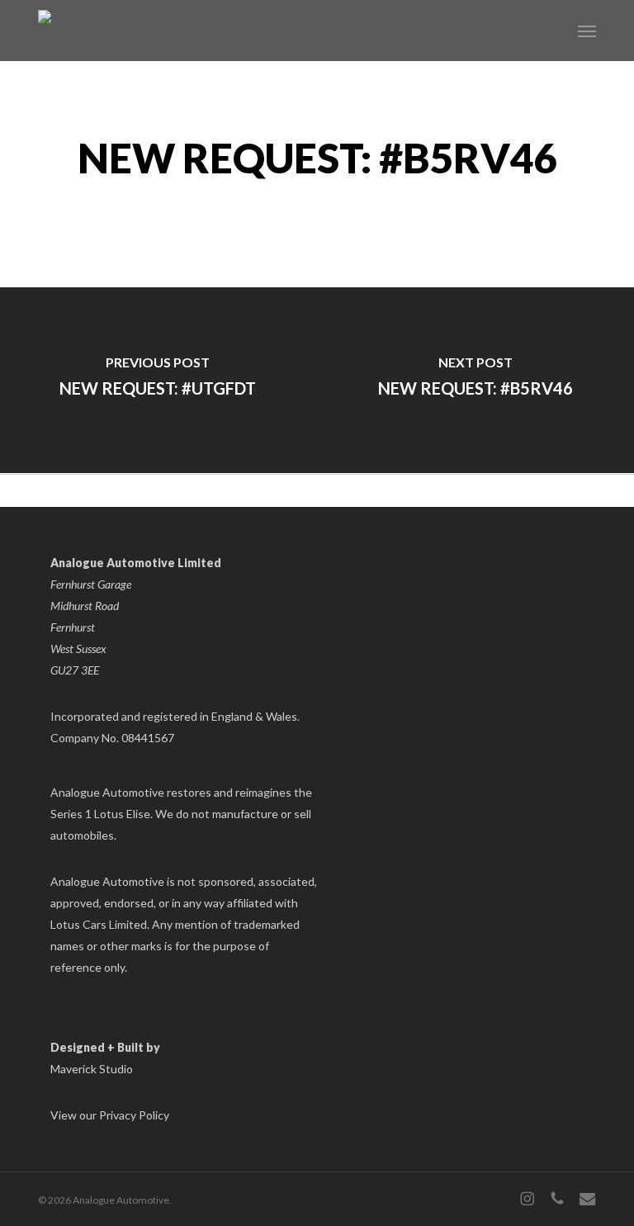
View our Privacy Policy (109, 1115)
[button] (587, 30)
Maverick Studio (91, 1069)
